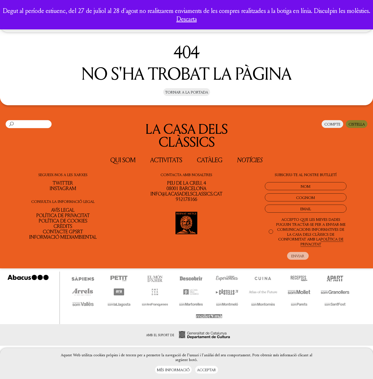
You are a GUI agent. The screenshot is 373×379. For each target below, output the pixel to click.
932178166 (186, 199)
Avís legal (62, 209)
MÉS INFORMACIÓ (173, 369)
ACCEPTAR (206, 369)
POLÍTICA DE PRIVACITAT (321, 241)
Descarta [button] (186, 18)
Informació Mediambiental (63, 237)
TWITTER (63, 183)
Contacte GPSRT (63, 231)
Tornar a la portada (186, 92)
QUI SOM (123, 159)
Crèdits (63, 226)
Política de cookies (63, 220)
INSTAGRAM (63, 188)
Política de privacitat (63, 215)
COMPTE (332, 124)
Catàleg (209, 159)
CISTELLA (357, 124)
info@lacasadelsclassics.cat (186, 193)
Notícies (250, 159)
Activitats (166, 159)
